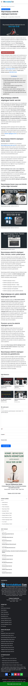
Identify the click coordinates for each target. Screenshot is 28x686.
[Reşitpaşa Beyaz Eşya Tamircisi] (21, 381)
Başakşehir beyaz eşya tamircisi (7, 633)
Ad (2, 428)
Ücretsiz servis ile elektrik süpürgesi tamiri (14, 90)
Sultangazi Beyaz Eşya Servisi (7, 635)
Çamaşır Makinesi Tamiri (7, 513)
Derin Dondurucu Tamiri (7, 517)
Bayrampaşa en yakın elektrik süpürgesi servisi (13, 89)
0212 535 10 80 (13, 72)
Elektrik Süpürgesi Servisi (6, 622)
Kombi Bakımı (4, 504)
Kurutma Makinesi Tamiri (7, 523)
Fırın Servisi (3, 626)
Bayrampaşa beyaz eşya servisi (8, 145)
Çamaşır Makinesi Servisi (6, 620)
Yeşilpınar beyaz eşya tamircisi (7, 649)
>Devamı (20, 595)
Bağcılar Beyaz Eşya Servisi (7, 645)
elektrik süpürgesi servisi (11, 133)
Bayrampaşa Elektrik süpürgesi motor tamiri (14, 80)
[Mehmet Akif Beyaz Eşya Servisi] (21, 394)
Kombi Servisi (5, 502)
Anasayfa (4, 6)
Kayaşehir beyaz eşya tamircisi (7, 651)
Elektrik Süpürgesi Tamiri (7, 519)
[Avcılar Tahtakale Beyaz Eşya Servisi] (7, 381)
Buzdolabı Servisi (4, 616)
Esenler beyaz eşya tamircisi (7, 643)
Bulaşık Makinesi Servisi (6, 618)
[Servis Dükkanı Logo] (8, 1)
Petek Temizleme (5, 506)
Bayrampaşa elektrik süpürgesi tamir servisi (12, 78)
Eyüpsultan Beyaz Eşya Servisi (7, 641)
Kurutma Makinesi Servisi (6, 624)
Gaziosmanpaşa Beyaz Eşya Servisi (8, 637)
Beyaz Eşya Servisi (10, 6)
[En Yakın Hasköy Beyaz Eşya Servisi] (7, 394)
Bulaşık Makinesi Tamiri (6, 515)
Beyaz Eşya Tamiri (5, 508)
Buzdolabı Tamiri (5, 511)
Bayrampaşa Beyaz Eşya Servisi (7, 639)
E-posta (3, 434)
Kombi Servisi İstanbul (5, 608)
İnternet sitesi (4, 439)
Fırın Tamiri (4, 521)
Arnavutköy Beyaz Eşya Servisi (7, 647)
